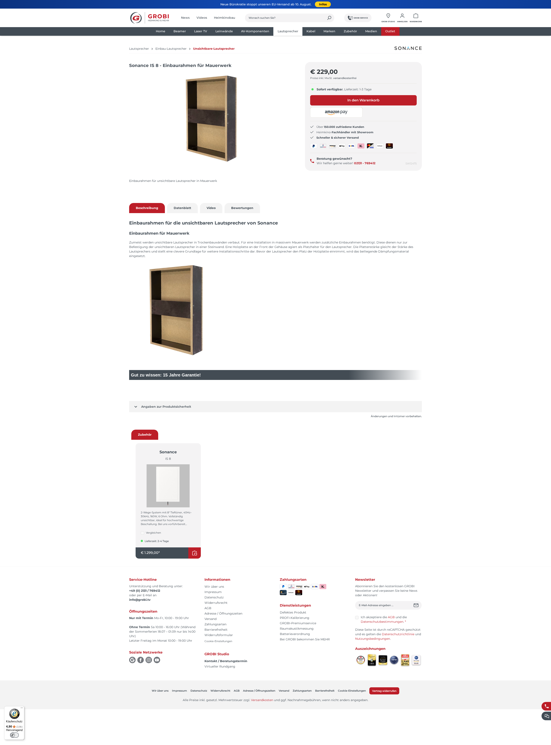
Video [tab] (211, 208)
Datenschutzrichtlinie (398, 634)
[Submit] (417, 605)
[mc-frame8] (212, 118)
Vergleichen (153, 532)
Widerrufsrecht (216, 603)
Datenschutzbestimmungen (382, 622)
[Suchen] (329, 18)
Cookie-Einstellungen (218, 641)
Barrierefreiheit (216, 630)
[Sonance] (408, 48)
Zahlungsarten (215, 624)
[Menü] (21, 708)
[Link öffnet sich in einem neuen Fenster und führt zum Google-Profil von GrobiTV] (132, 660)
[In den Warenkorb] (194, 553)
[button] (336, 112)
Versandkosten (262, 700)
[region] (213, 122)
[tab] (147, 208)
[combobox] (284, 18)
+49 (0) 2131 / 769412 (144, 591)
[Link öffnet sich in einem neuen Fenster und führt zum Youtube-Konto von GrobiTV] (157, 660)
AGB (207, 608)
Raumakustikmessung (297, 628)
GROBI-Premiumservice (298, 623)
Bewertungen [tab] (242, 208)
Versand (210, 619)
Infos (323, 4)
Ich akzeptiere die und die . (384, 619)
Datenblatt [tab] (182, 208)
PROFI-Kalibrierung (294, 618)
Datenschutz (214, 597)
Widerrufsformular (218, 635)
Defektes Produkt (293, 612)
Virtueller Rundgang (219, 666)
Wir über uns (214, 587)
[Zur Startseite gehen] (149, 17)
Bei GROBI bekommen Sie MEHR (305, 639)
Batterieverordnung (295, 634)
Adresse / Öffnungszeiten (223, 613)
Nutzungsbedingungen (372, 639)
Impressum (213, 592)
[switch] (14, 735)
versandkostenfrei (344, 78)
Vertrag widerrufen (384, 690)
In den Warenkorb (363, 100)
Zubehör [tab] (145, 435)
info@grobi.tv (139, 600)
